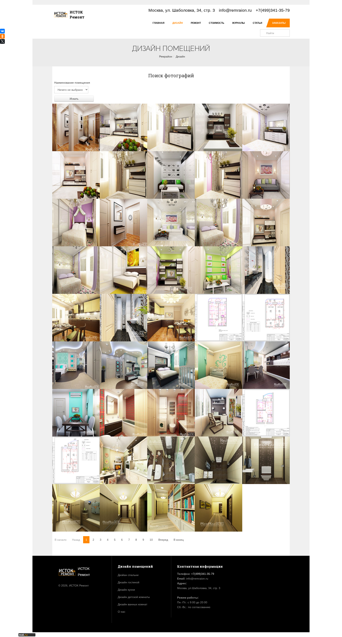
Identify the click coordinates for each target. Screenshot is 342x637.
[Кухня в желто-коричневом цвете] (171, 317)
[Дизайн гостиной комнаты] (266, 222)
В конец (179, 539)
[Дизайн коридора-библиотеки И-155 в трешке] (171, 508)
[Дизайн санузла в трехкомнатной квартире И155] (218, 460)
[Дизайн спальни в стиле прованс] (218, 222)
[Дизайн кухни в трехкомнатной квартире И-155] (123, 460)
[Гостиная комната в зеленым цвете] (171, 270)
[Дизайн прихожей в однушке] (123, 222)
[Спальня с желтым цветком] (123, 270)
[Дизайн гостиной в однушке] (76, 175)
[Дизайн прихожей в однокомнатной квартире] (76, 127)
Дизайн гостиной (128, 582)
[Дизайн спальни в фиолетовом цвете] (76, 222)
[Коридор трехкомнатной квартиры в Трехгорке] (218, 508)
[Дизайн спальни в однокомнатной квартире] (171, 127)
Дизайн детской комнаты (134, 597)
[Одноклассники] (2, 36)
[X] (2, 41)
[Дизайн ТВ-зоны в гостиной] (218, 127)
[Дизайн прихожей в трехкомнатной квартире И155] (76, 508)
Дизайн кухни (126, 589)
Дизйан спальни (128, 575)
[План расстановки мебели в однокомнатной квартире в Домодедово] (266, 412)
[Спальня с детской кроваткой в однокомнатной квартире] (218, 365)
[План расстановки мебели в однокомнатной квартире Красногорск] (218, 317)
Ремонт (196, 23)
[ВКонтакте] (2, 31)
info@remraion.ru (235, 10)
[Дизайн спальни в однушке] (266, 127)
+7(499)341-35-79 (273, 10)
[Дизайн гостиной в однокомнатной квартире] (76, 365)
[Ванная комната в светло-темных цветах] (123, 317)
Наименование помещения (72, 82)
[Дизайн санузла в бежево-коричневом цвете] (266, 460)
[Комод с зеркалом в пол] (218, 175)
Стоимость (216, 23)
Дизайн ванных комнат (132, 604)
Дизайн (177, 23)
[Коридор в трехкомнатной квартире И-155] (123, 508)
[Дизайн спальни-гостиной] (171, 175)
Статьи (257, 23)
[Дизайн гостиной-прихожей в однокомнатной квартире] (123, 365)
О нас (121, 611)
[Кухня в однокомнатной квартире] (76, 317)
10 (151, 539)
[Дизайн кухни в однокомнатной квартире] (266, 365)
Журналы (238, 23)
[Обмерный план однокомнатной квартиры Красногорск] (266, 317)
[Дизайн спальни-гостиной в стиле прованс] (171, 222)
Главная (158, 23)
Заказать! (279, 23)
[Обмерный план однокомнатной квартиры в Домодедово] (76, 460)
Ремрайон (165, 56)
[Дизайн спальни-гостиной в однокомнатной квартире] (123, 127)
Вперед (163, 539)
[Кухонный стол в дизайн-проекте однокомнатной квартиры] (76, 412)
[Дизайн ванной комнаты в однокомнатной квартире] (266, 270)
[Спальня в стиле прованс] (76, 270)
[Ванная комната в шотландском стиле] (123, 412)
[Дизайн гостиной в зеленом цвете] (218, 270)
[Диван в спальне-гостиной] (266, 175)
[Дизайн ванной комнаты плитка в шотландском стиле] (171, 412)
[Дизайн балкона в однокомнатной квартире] (218, 412)
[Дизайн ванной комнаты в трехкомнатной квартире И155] (171, 460)
